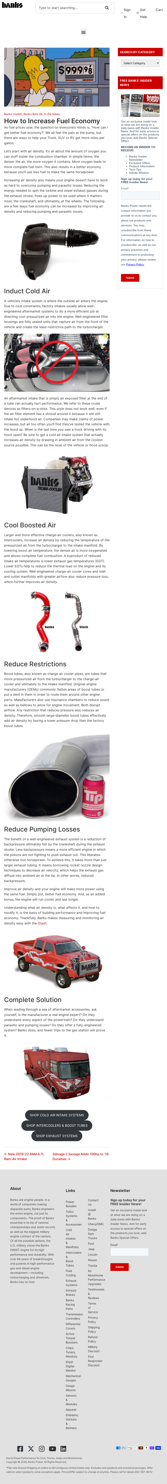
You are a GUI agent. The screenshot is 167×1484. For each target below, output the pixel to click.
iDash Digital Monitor (71, 1366)
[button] (83, 32)
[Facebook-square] (20, 1448)
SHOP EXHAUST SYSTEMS (57, 1136)
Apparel (71, 1409)
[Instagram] (41, 1448)
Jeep (91, 1249)
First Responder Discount (95, 1361)
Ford (91, 1243)
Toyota (92, 1265)
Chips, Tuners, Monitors (71, 1352)
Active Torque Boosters (71, 1338)
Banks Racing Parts (70, 1304)
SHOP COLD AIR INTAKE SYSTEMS (57, 1115)
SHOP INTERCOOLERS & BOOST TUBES (57, 1125)
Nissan (92, 1260)
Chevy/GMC (96, 1224)
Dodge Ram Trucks (92, 1234)
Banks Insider (13, 114)
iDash (42, 923)
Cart (159, 10)
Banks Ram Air (32, 114)
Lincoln (92, 1254)
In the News (52, 114)
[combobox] (75, 7)
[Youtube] (52, 1448)
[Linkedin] (63, 1448)
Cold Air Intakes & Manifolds (72, 1238)
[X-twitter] (31, 1448)
